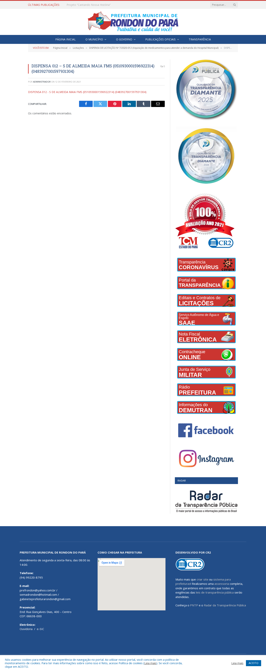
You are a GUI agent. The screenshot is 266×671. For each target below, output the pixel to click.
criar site (202, 579)
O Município (94, 39)
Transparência (200, 39)
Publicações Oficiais (160, 39)
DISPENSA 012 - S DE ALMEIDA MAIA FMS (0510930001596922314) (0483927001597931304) (87, 92)
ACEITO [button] (253, 663)
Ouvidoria (26, 629)
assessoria (221, 584)
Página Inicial (65, 39)
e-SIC (40, 629)
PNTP (194, 605)
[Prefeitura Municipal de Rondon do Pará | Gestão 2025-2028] (133, 22)
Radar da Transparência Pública (225, 605)
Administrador (42, 81)
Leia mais (150, 663)
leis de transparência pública (215, 592)
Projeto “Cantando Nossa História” (89, 5)
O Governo (124, 39)
